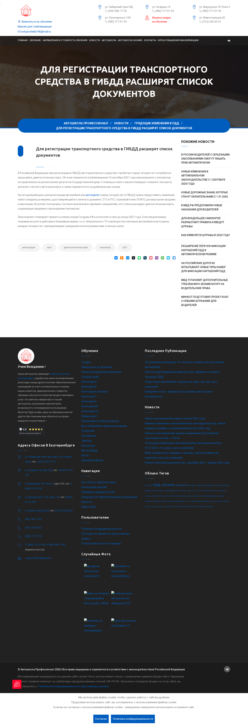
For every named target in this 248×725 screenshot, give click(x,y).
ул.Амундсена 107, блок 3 (39, 483)
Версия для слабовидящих (35, 26)
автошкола (148, 485)
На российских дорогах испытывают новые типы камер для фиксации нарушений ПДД (203, 267)
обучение (168, 485)
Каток (85, 455)
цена (156, 506)
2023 (151, 506)
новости (147, 496)
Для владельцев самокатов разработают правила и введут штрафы (202, 222)
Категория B (89, 386)
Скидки (86, 362)
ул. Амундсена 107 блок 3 (214, 6)
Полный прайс (90, 376)
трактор (177, 491)
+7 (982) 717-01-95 (34, 544)
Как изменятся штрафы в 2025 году (205, 235)
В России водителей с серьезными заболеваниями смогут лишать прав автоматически (205, 158)
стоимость (160, 491)
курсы (194, 491)
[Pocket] (151, 257)
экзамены (156, 501)
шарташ (167, 496)
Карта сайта (88, 506)
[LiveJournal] (145, 257)
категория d (179, 506)
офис (160, 506)
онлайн (188, 491)
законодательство (190, 506)
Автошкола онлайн (130, 40)
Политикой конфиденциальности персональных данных (73, 686)
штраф (211, 491)
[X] (133, 257)
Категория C (89, 396)
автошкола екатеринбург (178, 496)
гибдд (183, 491)
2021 (124, 247)
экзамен (192, 485)
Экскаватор (88, 435)
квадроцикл (206, 501)
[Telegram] (174, 257)
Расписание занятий (94, 487)
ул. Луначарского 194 (118, 17)
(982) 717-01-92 (164, 10)
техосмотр (105, 247)
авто (49, 247)
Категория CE (89, 411)
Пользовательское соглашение (101, 543)
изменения (182, 485)
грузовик (220, 496)
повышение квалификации (208, 496)
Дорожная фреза (92, 460)
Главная (23, 40)
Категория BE (89, 406)
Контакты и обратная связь (98, 482)
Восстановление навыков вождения (104, 426)
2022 (199, 491)
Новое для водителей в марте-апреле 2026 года (175, 418)
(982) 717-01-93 (117, 21)
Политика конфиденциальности (101, 528)
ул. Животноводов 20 (212, 17)
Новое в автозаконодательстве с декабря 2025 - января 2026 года (187, 462)
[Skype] (168, 257)
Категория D (89, 401)
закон (163, 501)
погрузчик (210, 506)
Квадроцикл (89, 416)
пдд (156, 484)
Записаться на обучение (36, 21)
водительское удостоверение (175, 501)
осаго (162, 496)
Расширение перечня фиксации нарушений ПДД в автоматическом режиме (203, 250)
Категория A (89, 381)
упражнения (150, 491)
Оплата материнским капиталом (101, 372)
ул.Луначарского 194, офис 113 (42, 497)
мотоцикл (225, 485)
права (217, 485)
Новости (94, 40)
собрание (200, 485)
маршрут (189, 496)
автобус (225, 501)
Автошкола (109, 40)
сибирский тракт (196, 501)
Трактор (86, 440)
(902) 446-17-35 (117, 10)
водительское (170, 506)
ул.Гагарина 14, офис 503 (38, 470)
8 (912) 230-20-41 (64, 510)
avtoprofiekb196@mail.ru (36, 31)
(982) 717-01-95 (211, 10)
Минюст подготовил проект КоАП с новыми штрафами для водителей (204, 301)
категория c (218, 501)
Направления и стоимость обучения (65, 40)
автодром (170, 491)
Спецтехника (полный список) (100, 421)
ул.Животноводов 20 (37, 510)
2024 (147, 506)
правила (196, 496)
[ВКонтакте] (116, 257)
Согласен (101, 718)
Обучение (35, 40)
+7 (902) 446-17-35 (55, 544)
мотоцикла (92, 195)
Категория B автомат (94, 391)
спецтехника (155, 496)
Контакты (150, 40)
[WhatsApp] (162, 257)
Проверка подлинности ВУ (98, 492)
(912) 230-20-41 (211, 21)
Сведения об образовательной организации (109, 497)
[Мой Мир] (127, 257)
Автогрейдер (89, 450)
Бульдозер (88, 445)
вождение (209, 485)
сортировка (222, 491)
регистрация (28, 247)
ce (164, 506)
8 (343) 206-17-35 (46, 461)
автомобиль (148, 501)
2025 (187, 501)
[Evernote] (139, 257)
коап (212, 501)
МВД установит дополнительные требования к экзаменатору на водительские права (204, 284)
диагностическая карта (76, 247)
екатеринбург (201, 506)
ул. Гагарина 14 (161, 6)
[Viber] (156, 257)
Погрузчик (88, 430)
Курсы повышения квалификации (178, 40)
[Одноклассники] (121, 257)
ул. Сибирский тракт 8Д (119, 6)
